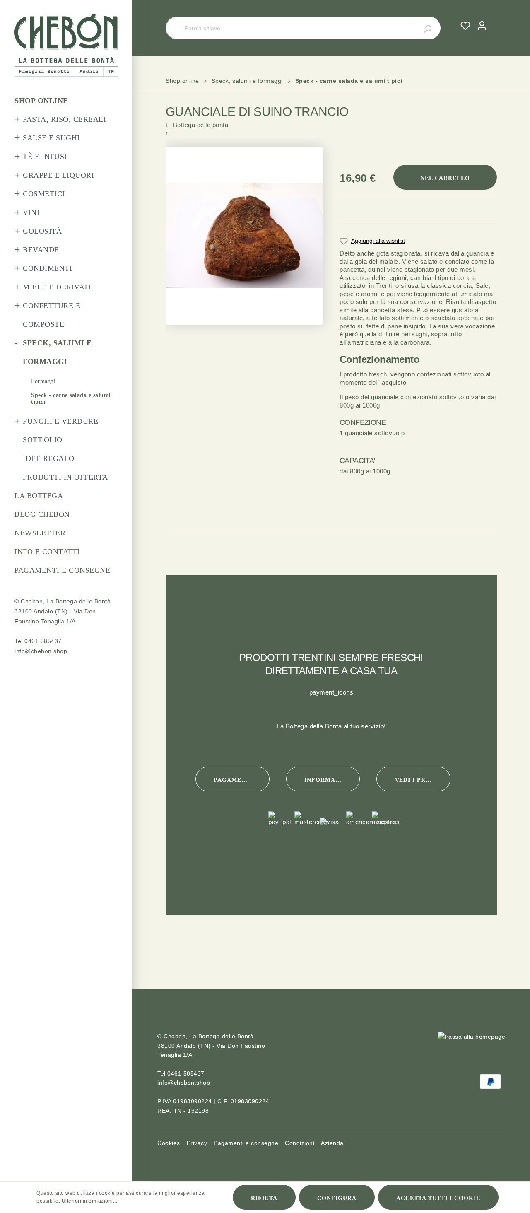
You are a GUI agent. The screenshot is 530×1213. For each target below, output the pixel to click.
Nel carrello (445, 178)
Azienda (332, 1143)
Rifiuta (264, 1198)
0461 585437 (43, 641)
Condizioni (299, 1143)
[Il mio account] (482, 25)
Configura (337, 1198)
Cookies (168, 1143)
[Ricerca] (423, 28)
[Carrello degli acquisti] (493, 17)
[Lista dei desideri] (465, 25)
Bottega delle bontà (197, 135)
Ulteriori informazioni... (90, 1201)
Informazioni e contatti (332, 780)
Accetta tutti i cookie (438, 1198)
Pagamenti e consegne (241, 780)
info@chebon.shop (40, 651)
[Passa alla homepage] (66, 45)
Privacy (197, 1143)
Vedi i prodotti (422, 780)
